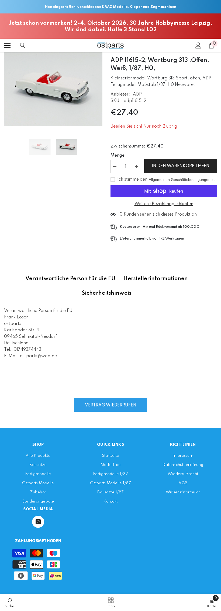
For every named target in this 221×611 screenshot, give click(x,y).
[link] (9, 602)
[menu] (7, 45)
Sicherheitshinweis (106, 293)
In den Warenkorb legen (180, 166)
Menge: (118, 155)
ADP (137, 94)
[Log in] (198, 45)
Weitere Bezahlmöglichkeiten (163, 204)
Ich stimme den (132, 179)
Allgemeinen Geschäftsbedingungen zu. (183, 179)
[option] (53, 89)
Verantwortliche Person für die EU (70, 279)
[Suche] (22, 45)
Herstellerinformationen (155, 279)
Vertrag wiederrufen (110, 405)
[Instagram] (38, 522)
